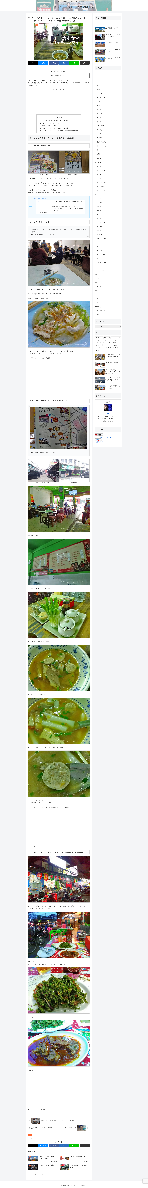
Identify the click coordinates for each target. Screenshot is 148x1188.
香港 (98, 89)
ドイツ (99, 258)
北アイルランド (102, 270)
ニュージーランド (102, 182)
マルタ (99, 266)
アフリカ (98, 307)
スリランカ (100, 134)
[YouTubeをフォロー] (110, 421)
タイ (30, 1135)
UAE (98, 279)
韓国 (98, 154)
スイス (99, 210)
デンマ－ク (100, 226)
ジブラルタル (101, 222)
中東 (96, 274)
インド (99, 85)
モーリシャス (101, 311)
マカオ (99, 110)
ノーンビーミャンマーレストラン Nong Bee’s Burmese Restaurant (60, 130)
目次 (56, 117)
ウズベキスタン (102, 142)
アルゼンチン (101, 303)
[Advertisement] (59, 102)
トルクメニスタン (102, 146)
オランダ (99, 250)
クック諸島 (100, 186)
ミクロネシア (101, 174)
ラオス (99, 122)
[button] (85, 63)
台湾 (98, 102)
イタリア (99, 230)
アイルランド (101, 254)
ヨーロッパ (98, 198)
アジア (97, 73)
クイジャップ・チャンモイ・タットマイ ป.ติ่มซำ (55, 128)
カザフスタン (101, 138)
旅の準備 (98, 194)
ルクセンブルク (102, 238)
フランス (99, 202)
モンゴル (99, 158)
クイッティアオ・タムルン (49, 125)
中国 (98, 106)
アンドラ (99, 218)
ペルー (99, 295)
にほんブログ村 (100, 442)
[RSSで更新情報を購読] (112, 421)
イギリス (99, 206)
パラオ (99, 178)
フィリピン (100, 130)
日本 (98, 81)
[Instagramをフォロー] (108, 421)
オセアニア (98, 162)
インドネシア (101, 94)
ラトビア (99, 242)
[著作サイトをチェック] (104, 421)
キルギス (99, 150)
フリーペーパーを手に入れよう (50, 123)
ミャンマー (100, 114)
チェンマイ (32, 1138)
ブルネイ (99, 118)
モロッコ (99, 315)
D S (108, 414)
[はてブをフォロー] (106, 421)
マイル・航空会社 (100, 190)
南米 (96, 291)
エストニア (100, 246)
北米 (96, 283)
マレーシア (100, 126)
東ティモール (101, 97)
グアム (99, 166)
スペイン (99, 214)
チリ (98, 299)
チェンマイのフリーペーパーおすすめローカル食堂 (54, 120)
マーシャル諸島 (102, 170)
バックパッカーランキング (102, 437)
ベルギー (99, 234)
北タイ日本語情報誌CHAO (42, 198)
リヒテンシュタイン (103, 262)
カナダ (99, 287)
